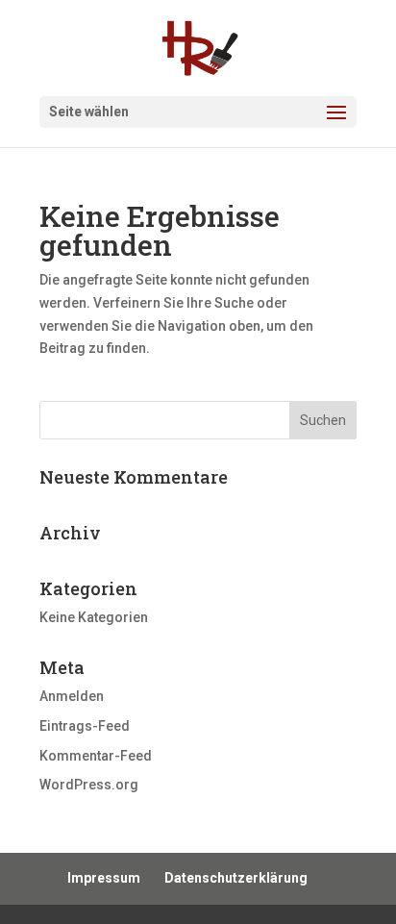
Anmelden (71, 696)
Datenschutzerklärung (236, 878)
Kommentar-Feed (95, 755)
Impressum (103, 878)
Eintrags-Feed (84, 726)
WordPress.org (88, 784)
